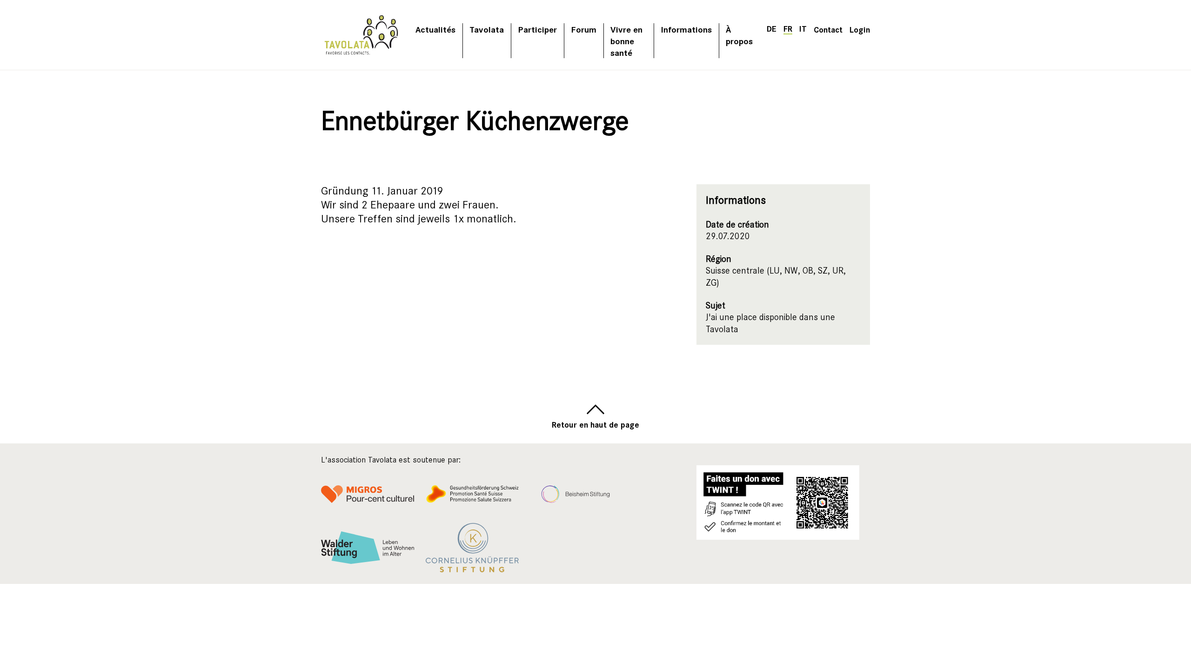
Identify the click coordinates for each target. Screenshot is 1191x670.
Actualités (435, 29)
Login (860, 29)
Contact (828, 29)
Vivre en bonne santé (626, 41)
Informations (686, 29)
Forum (583, 29)
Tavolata (486, 29)
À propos (739, 35)
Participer (537, 29)
